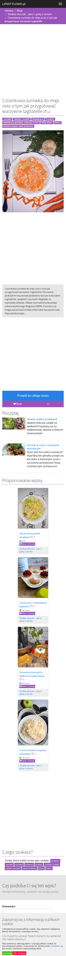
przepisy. (55, 861)
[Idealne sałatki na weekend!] (13, 424)
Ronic (57, 123)
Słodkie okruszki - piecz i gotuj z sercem (30, 14)
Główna (9, 10)
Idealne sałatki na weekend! (42, 419)
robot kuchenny (30, 868)
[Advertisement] (33, 60)
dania (41, 868)
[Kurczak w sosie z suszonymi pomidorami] (13, 449)
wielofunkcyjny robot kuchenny (18, 126)
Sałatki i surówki (22, 119)
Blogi (20, 10)
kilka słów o (47, 123)
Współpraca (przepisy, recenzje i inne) (21, 123)
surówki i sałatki (52, 864)
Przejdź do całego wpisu (33, 395)
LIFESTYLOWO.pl (14, 4)
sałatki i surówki (13, 868)
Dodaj (32, 544)
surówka (7, 119)
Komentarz (8, 906)
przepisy (29, 864)
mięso (49, 868)
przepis (38, 864)
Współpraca (37, 119)
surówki (9, 864)
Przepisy (50, 119)
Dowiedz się (57, 946)
